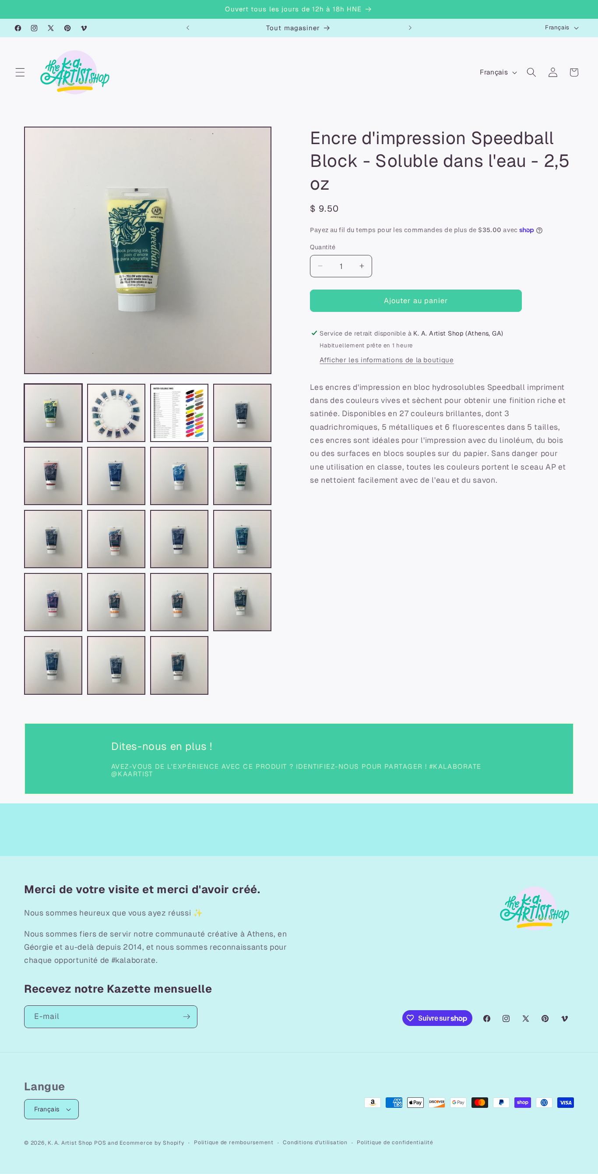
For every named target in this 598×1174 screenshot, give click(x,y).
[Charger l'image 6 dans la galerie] (116, 476)
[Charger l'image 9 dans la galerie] (53, 539)
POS (100, 1142)
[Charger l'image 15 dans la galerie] (179, 602)
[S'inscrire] (186, 1016)
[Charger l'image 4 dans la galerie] (242, 413)
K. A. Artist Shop (70, 1142)
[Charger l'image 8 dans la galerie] (242, 476)
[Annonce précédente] (187, 28)
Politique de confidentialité (395, 1142)
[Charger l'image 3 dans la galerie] (179, 413)
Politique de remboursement (234, 1142)
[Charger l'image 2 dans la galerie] (116, 413)
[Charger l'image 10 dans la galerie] (116, 539)
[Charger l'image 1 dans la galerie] (53, 413)
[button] (20, 72)
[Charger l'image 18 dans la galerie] (116, 665)
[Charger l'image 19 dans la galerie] (179, 665)
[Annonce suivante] (410, 28)
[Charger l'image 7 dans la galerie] (179, 476)
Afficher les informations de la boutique (387, 360)
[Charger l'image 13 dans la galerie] (53, 602)
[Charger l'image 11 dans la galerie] (179, 539)
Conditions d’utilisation (315, 1142)
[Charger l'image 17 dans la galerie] (53, 665)
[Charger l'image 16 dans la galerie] (242, 602)
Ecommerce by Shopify (152, 1142)
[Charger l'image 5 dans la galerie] (53, 476)
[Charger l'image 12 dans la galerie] (242, 539)
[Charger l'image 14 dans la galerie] (116, 602)
